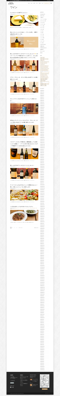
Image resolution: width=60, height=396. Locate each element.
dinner (41, 57)
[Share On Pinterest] (40, 27)
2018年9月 (41, 250)
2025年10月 (41, 107)
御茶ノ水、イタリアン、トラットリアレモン (45, 82)
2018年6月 (41, 255)
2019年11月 (41, 226)
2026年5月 (41, 95)
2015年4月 (41, 319)
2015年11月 (41, 307)
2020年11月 (41, 206)
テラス (41, 73)
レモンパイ (44, 77)
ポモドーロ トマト (45, 76)
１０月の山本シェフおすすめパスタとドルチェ (21, 206)
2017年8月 (41, 272)
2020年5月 (41, 216)
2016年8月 (41, 292)
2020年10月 (41, 208)
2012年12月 (41, 366)
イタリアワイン (42, 64)
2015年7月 (41, 314)
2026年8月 (41, 90)
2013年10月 (41, 349)
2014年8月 (41, 332)
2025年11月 (41, 105)
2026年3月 (41, 98)
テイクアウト (42, 24)
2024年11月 (41, 125)
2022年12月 (41, 164)
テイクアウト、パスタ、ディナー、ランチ (45, 72)
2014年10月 (41, 329)
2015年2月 (41, 322)
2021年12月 (41, 184)
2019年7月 (41, 233)
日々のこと (41, 51)
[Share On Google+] (41, 27)
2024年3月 (41, 139)
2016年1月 (41, 304)
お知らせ (41, 15)
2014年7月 (41, 334)
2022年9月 (41, 169)
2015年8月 (41, 312)
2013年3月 (41, 361)
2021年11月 (41, 186)
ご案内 (41, 17)
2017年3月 (41, 280)
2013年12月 (41, 346)
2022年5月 (41, 176)
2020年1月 (41, 223)
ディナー (16, 188)
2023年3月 (41, 159)
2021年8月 (41, 191)
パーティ (41, 34)
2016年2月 (41, 302)
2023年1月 (41, 162)
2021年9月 (41, 189)
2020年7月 (41, 213)
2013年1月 (41, 364)
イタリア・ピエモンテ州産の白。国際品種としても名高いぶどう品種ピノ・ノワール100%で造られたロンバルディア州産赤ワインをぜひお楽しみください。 (24, 143)
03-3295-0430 (31, 0)
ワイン (16, 35)
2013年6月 (41, 356)
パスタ (41, 32)
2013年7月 (41, 354)
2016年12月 (41, 285)
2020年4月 (41, 218)
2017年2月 (41, 282)
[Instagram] (49, 0)
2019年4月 (41, 238)
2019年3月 (41, 240)
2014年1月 (41, 344)
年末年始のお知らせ (42, 47)
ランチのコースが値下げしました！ (19, 12)
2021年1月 (41, 203)
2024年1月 (41, 142)
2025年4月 (41, 117)
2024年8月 (41, 130)
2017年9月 (41, 270)
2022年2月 (41, 181)
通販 (45, 85)
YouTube (41, 60)
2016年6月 (41, 295)
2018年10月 (41, 248)
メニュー (19, 188)
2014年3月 (41, 341)
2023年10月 (41, 147)
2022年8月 (41, 171)
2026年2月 (41, 100)
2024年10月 (41, 127)
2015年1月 (41, 324)
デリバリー (47, 73)
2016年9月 (41, 290)
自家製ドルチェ (42, 85)
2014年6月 (41, 336)
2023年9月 (41, 149)
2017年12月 (41, 265)
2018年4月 (41, 258)
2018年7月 (41, 253)
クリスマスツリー (43, 68)
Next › (19, 227)
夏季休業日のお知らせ (33, 376)
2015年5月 (41, 317)
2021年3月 (41, 199)
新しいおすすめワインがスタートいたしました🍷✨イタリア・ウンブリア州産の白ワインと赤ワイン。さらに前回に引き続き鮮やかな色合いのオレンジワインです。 (24, 55)
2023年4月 (41, 157)
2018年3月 (41, 260)
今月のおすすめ (19, 147)
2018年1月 (41, 263)
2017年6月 (41, 275)
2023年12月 (41, 144)
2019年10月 (41, 228)
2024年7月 (41, 132)
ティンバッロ (47, 68)
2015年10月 (41, 309)
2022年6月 (41, 174)
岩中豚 (41, 80)
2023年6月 (41, 154)
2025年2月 (41, 120)
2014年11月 (41, 327)
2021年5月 (41, 196)
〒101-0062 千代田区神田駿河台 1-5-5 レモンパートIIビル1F (14, 377)
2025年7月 (41, 112)
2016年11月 (41, 287)
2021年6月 (41, 194)
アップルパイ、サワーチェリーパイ (45, 61)
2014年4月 (41, 339)
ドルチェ (41, 29)
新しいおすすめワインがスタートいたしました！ (22, 165)
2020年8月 (41, 211)
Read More (19, 35)
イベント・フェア (42, 19)
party (43, 57)
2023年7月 (41, 152)
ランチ (41, 39)
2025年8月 (41, 110)
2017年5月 (41, 277)
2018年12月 (41, 245)
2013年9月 (41, 351)
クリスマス (41, 22)
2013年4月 (41, 359)
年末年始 (44, 80)
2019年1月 (41, 243)
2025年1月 (41, 122)
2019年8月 (41, 231)
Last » (21, 227)
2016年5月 (41, 297)
